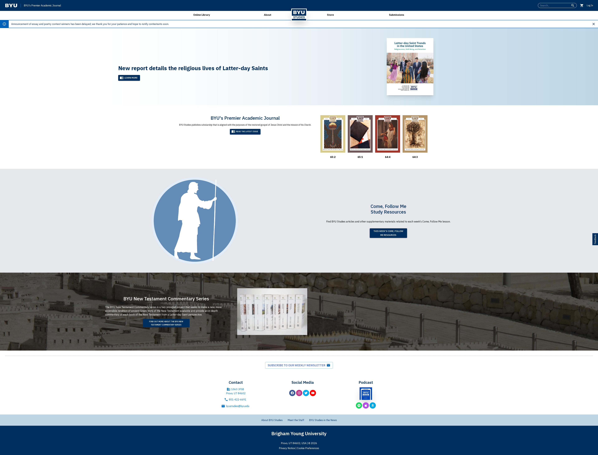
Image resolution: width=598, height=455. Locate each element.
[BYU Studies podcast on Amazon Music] (373, 405)
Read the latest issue (247, 131)
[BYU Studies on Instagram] (299, 393)
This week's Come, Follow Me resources (388, 233)
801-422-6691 (237, 399)
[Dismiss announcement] (595, 24)
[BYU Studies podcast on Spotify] (359, 405)
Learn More (131, 77)
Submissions (396, 14)
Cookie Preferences (308, 448)
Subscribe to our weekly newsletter (297, 365)
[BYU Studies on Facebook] (292, 393)
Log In (590, 5)
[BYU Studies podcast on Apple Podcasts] (366, 405)
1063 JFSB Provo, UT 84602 (236, 391)
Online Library (201, 14)
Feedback (595, 239)
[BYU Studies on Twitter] (306, 393)
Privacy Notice (287, 448)
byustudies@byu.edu (237, 406)
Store (330, 14)
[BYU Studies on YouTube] (313, 393)
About (267, 14)
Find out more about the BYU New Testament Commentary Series (166, 323)
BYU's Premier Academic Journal (42, 5)
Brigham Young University (299, 433)
